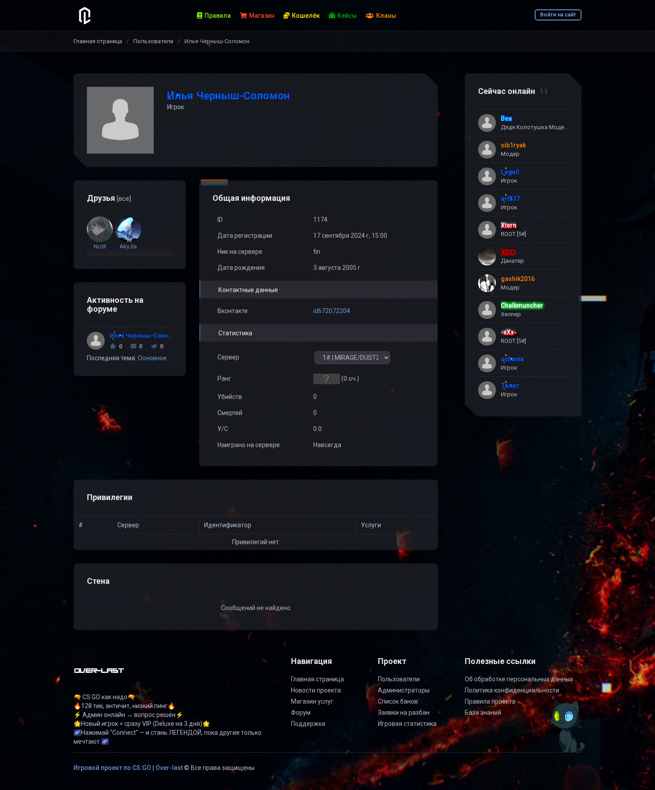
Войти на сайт (558, 15)
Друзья (109, 198)
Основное (152, 358)
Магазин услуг (312, 701)
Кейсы (347, 15)
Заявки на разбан (404, 712)
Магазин (261, 15)
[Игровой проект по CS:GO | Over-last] (99, 674)
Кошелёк (306, 15)
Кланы (386, 15)
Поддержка (308, 723)
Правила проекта (490, 701)
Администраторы (404, 690)
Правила (218, 15)
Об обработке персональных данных (519, 679)
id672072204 (331, 310)
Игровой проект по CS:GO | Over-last (128, 767)
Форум (301, 712)
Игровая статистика (407, 723)
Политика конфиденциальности (512, 690)
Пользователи (153, 41)
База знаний (483, 712)
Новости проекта (316, 690)
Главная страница (98, 41)
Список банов (398, 701)
